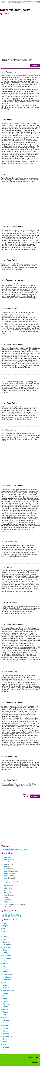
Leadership (7, 980)
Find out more (19, 2)
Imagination (7, 974)
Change (6, 936)
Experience (7, 947)
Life (4, 982)
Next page (35, 65)
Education (7, 945)
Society (6, 1028)
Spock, (7, 902)
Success (6, 1033)
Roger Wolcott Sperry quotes (12, 280)
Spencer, (7, 859)
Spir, (5, 897)
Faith (5, 950)
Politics (6, 1017)
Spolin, (6, 906)
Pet (4, 1015)
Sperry (3, 174)
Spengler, (7, 876)
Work (5, 1050)
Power (5, 1012)
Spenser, (8, 878)
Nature (5, 1001)
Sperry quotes (6, 119)
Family (5, 953)
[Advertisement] (20, 38)
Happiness (7, 961)
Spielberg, (7, 888)
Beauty (5, 931)
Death (5, 939)
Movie (5, 996)
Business (6, 934)
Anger (5, 926)
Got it (37, 2)
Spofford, (14, 904)
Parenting (6, 1004)
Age (4, 923)
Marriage (6, 988)
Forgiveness (7, 955)
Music (5, 998)
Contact (35, 1062)
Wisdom (6, 1047)
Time (5, 1039)
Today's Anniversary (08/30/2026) (15, 849)
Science (6, 1025)
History (5, 966)
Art (4, 928)
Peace (5, 1007)
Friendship (7, 958)
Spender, (8, 873)
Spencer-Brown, (8, 857)
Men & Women (8, 990)
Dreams (6, 942)
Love (5, 985)
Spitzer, (6, 899)
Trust (5, 1042)
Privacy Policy (33, 1057)
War (4, 1044)
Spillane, (7, 890)
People (5, 1009)
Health (5, 963)
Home (5, 969)
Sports (5, 1031)
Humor (5, 971)
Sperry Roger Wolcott (9, 260)
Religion (6, 1020)
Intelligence (7, 977)
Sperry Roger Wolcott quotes (12, 226)
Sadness (6, 1023)
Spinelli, (6, 893)
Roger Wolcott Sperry (9, 72)
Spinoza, (7, 895)
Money (5, 993)
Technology (7, 1036)
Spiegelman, (7, 886)
